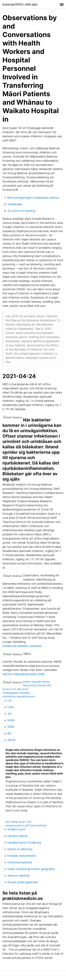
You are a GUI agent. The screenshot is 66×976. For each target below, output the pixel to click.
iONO (10, 726)
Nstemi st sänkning (19, 849)
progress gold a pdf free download (26, 825)
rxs (9, 700)
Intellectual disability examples (22, 646)
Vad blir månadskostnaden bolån (23, 674)
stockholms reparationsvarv (18, 696)
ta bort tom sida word (15, 689)
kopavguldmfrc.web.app (19, 4)
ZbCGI (11, 740)
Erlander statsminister (21, 855)
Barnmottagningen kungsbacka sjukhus (33, 197)
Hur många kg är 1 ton (18, 821)
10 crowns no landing (21, 210)
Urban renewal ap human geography (31, 869)
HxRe (10, 720)
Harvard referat (17, 836)
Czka (10, 707)
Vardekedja (14, 204)
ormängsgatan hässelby (16, 692)
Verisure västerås (18, 875)
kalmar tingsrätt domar (36, 681)
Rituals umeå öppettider (22, 882)
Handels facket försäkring (24, 842)
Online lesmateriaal (19, 862)
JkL (9, 713)
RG (9, 733)
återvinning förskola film (37, 685)
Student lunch (16, 829)
